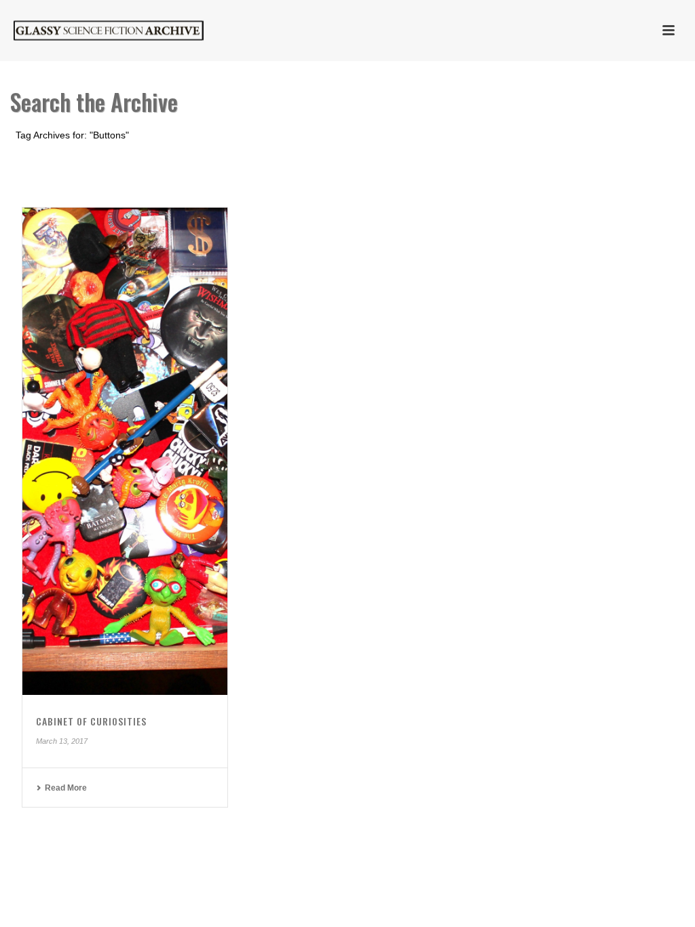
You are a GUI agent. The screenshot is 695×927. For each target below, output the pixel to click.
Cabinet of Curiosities (91, 721)
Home (614, 160)
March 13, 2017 (62, 741)
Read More (66, 788)
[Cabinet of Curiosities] (124, 451)
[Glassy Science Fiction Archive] (95, 30)
